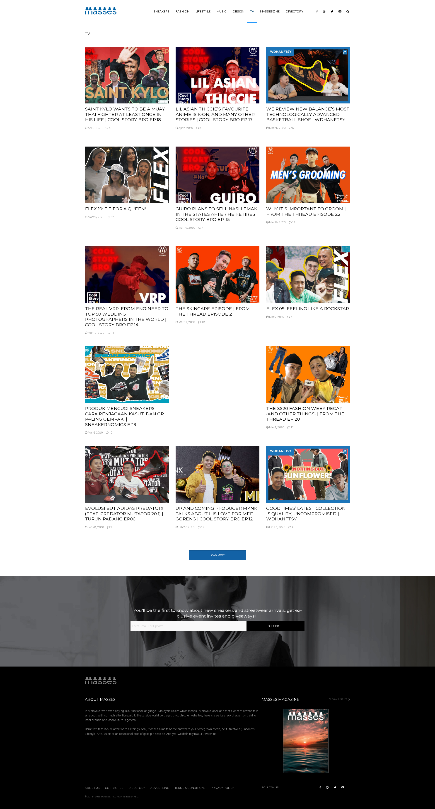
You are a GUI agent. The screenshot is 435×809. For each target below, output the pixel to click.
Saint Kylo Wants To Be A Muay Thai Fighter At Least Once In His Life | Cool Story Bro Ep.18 (125, 114)
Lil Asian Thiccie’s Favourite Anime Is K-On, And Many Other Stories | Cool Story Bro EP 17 (215, 114)
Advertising (159, 788)
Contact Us (114, 788)
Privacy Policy (222, 788)
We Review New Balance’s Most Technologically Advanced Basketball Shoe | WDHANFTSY (307, 114)
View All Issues (338, 699)
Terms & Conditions (190, 788)
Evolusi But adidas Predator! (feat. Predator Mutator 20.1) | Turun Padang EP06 (124, 513)
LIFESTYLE (203, 11)
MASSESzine (270, 11)
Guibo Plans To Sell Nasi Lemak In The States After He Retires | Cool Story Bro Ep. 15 (217, 214)
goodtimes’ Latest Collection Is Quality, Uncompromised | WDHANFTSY (306, 513)
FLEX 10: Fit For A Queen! (115, 208)
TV (252, 11)
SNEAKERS (161, 11)
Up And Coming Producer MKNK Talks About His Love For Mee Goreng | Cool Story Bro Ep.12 (216, 513)
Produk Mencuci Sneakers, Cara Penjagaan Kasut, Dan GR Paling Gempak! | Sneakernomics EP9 (124, 416)
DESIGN (238, 11)
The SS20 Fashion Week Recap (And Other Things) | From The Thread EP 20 (305, 414)
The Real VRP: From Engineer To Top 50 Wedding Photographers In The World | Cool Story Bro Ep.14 (126, 316)
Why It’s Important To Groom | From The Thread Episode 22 (306, 211)
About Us (92, 788)
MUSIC (222, 11)
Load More (217, 555)
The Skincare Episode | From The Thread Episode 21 (213, 311)
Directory (294, 11)
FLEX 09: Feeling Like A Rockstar (307, 308)
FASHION (182, 11)
